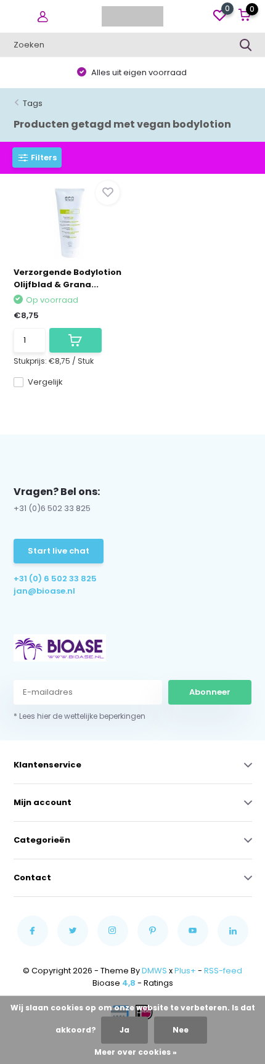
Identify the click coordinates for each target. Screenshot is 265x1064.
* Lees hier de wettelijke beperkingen (79, 716)
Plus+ (185, 970)
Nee (181, 1030)
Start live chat (58, 551)
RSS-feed (223, 970)
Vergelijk (45, 382)
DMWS (154, 970)
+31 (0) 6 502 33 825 (55, 578)
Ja (124, 1030)
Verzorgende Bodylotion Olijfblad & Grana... (67, 278)
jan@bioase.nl (44, 591)
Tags (33, 103)
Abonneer (209, 692)
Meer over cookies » (135, 1052)
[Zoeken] (246, 45)
